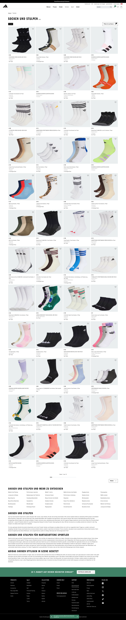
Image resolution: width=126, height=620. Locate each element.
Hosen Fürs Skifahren (69, 501)
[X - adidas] (109, 591)
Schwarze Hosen (49, 495)
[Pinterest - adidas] (109, 595)
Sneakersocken (49, 504)
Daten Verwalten (53, 616)
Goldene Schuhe (49, 501)
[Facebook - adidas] (109, 584)
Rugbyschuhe (85, 492)
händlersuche (87, 4)
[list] (55, 24)
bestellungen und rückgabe (99, 4)
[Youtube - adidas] (109, 603)
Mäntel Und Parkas (13, 492)
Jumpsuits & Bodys (13, 495)
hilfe (92, 4)
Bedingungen (76, 616)
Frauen (55, 7)
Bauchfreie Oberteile (13, 501)
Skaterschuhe (85, 495)
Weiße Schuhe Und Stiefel (70, 492)
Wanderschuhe (86, 501)
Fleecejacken (104, 492)
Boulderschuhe (86, 506)
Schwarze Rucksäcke (87, 504)
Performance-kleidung (69, 495)
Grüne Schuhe (104, 501)
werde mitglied (116, 4)
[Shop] (5, 6)
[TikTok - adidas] (109, 599)
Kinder (61, 7)
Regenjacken (48, 506)
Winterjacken (85, 498)
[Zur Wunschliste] (118, 7)
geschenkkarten (109, 4)
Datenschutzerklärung (67, 616)
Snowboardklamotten (32, 498)
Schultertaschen (68, 506)
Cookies (59, 616)
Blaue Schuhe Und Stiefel (51, 498)
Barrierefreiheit (83, 616)
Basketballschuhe (105, 498)
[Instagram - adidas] (109, 587)
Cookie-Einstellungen (44, 616)
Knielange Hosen (31, 506)
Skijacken (66, 498)
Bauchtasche (11, 498)
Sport (72, 7)
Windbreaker (30, 504)
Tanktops (10, 506)
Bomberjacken (12, 504)
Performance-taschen (32, 492)
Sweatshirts (30, 501)
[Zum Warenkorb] (121, 7)
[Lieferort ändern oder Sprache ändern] (121, 4)
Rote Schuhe (67, 504)
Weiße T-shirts (49, 492)
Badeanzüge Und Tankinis (33, 495)
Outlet (77, 7)
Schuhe (67, 7)
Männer (49, 7)
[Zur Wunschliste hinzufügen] (33, 29)
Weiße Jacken (104, 495)
